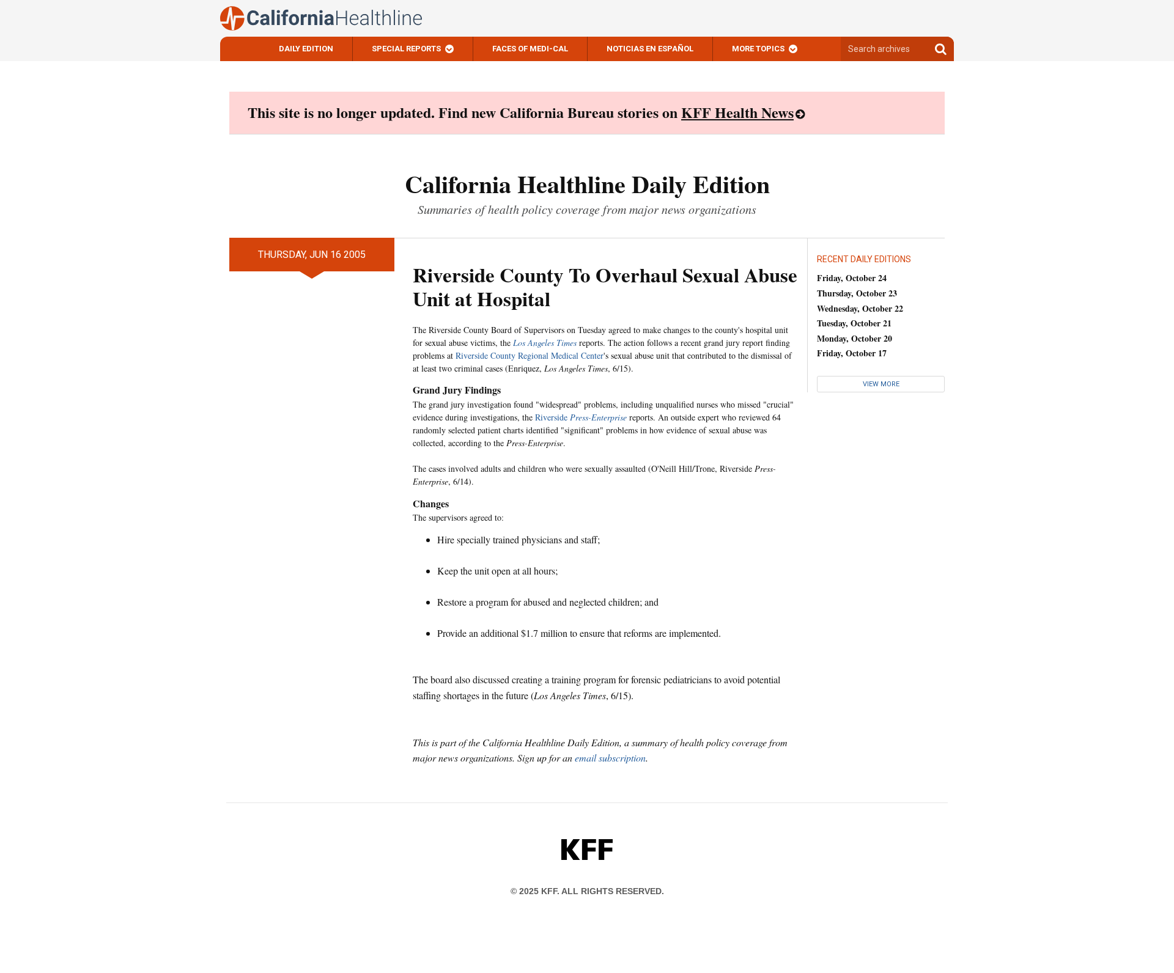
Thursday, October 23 (857, 293)
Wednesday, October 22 (860, 308)
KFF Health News (737, 112)
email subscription (610, 757)
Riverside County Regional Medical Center (530, 355)
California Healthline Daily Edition (587, 184)
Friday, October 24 (852, 277)
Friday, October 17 (852, 353)
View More (881, 384)
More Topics (758, 48)
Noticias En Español (650, 48)
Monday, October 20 (854, 338)
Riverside (581, 417)
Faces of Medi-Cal (530, 48)
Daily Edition (306, 48)
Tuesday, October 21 (854, 323)
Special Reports (406, 48)
